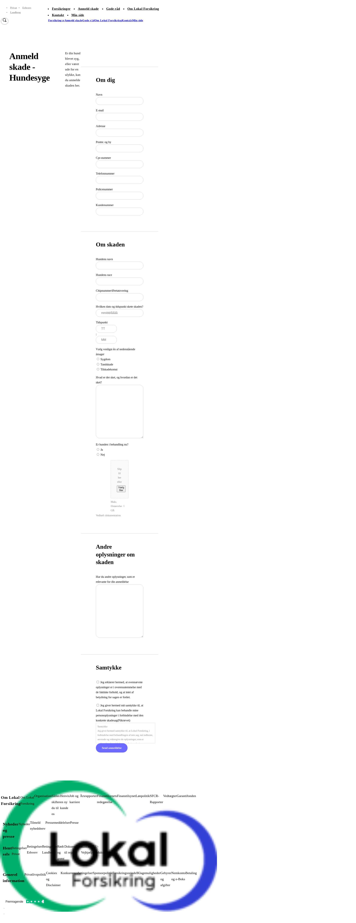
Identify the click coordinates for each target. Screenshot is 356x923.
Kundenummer (104, 205)
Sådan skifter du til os (56, 805)
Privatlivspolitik (35, 874)
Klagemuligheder (148, 873)
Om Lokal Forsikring (27, 800)
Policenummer (104, 189)
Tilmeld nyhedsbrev (37, 825)
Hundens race (104, 274)
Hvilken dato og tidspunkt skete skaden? (119, 306)
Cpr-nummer (103, 157)
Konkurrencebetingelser (77, 873)
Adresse (100, 126)
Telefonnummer (105, 173)
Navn (99, 94)
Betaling (191, 873)
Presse (74, 822)
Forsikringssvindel (124, 873)
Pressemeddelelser (57, 822)
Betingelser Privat (19, 851)
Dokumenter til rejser (72, 849)
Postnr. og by (103, 142)
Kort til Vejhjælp (87, 849)
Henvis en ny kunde (65, 802)
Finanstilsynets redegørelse (107, 799)
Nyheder (24, 824)
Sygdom (105, 359)
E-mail (100, 110)
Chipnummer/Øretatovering (112, 290)
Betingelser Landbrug (49, 849)
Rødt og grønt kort (60, 855)
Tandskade (106, 364)
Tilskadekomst (108, 369)
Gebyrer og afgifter (165, 879)
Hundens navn (104, 259)
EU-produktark (100, 849)
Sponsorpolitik (102, 873)
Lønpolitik (143, 796)
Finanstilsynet (126, 796)
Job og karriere (75, 799)
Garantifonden (186, 796)
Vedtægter (170, 796)
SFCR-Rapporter (156, 799)
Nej (102, 454)
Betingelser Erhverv (34, 849)
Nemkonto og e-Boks (178, 876)
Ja (101, 449)
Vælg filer (121, 489)
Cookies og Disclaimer (53, 879)
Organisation (43, 796)
